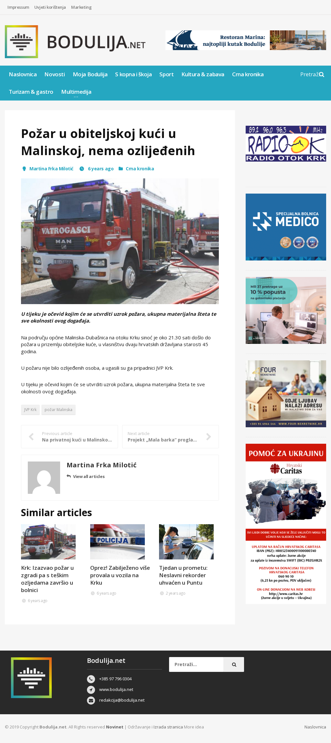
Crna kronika (247, 74)
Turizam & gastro (31, 91)
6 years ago (100, 168)
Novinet (114, 727)
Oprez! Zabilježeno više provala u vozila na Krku (120, 575)
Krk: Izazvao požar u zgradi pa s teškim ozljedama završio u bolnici (47, 579)
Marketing (81, 7)
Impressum (18, 7)
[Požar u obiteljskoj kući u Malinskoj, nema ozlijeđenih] (120, 241)
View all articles (88, 476)
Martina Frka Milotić (51, 168)
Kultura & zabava (202, 74)
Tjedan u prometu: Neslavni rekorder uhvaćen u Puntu (183, 575)
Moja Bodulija (90, 74)
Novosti (54, 74)
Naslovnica (23, 74)
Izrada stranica (169, 727)
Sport (166, 74)
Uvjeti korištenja (50, 7)
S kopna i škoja (133, 74)
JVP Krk (30, 409)
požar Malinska (58, 409)
